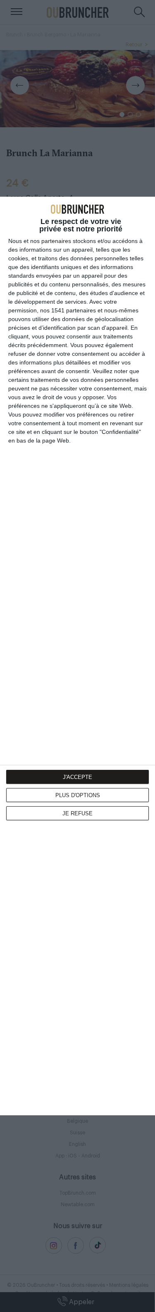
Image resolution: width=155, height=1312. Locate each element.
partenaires (56, 241)
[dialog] (77, 656)
